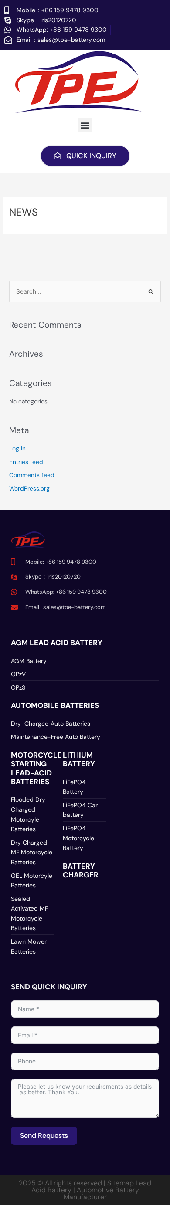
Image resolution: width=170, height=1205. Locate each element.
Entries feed (26, 462)
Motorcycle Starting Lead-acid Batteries (36, 768)
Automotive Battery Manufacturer (101, 1193)
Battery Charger (81, 870)
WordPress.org (29, 488)
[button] (85, 125)
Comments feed (31, 475)
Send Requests (44, 1135)
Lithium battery (79, 759)
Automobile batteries (55, 705)
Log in (17, 448)
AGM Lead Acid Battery (56, 642)
